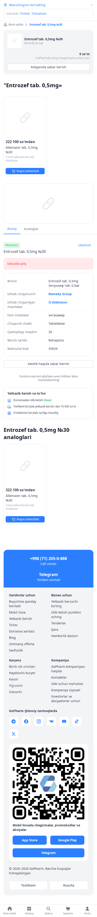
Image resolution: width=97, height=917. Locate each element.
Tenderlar (58, 623)
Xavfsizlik (16, 650)
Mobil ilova (17, 612)
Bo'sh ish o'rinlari (22, 666)
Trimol (25, 13)
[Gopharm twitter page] (13, 733)
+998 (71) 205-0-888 (48, 558)
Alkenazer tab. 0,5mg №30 (22, 149)
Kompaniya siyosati (65, 690)
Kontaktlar (59, 677)
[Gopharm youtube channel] (64, 721)
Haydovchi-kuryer (22, 673)
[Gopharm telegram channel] (13, 721)
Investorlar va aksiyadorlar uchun (65, 698)
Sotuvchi (15, 692)
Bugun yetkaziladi (28, 171)
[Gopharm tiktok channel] (76, 721)
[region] (48, 203)
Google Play (67, 840)
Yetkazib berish (20, 618)
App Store (29, 840)
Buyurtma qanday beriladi (22, 603)
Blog (12, 637)
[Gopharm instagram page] (38, 721)
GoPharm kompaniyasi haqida (68, 668)
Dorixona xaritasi (22, 631)
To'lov (13, 625)
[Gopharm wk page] (51, 721)
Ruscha (68, 885)
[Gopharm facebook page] (26, 721)
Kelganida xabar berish (48, 67)
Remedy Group (33, 43)
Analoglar (31, 229)
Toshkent (28, 885)
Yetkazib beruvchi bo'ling (64, 603)
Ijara (54, 629)
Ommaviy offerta (21, 644)
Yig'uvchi (16, 685)
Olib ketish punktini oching (66, 614)
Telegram (48, 574)
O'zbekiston (57, 302)
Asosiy (12, 228)
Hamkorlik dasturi (64, 636)
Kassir (13, 679)
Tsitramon (38, 13)
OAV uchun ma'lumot (67, 684)
